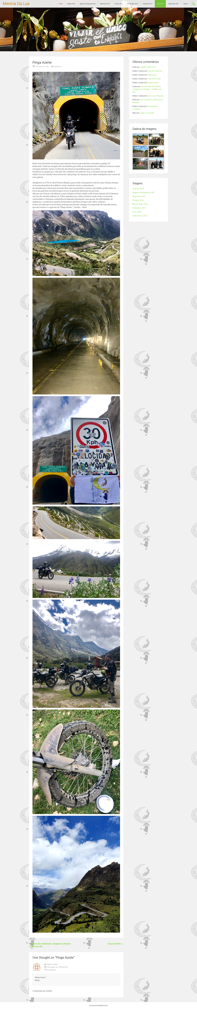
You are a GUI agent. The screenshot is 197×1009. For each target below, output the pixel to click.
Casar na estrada (147, 113)
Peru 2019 (160, 4)
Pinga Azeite (152, 82)
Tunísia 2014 (118, 4)
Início (60, 4)
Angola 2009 (71, 4)
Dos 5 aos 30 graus (155, 96)
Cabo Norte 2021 (173, 4)
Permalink (51, 970)
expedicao (57, 66)
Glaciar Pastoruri (154, 71)
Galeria (185, 4)
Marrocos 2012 (105, 4)
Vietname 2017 (147, 4)
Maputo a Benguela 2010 (88, 4)
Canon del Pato (115, 944)
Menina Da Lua (16, 3)
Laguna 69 (152, 75)
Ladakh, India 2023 (148, 67)
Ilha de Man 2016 (132, 4)
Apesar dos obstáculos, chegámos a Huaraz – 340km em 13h (146, 89)
